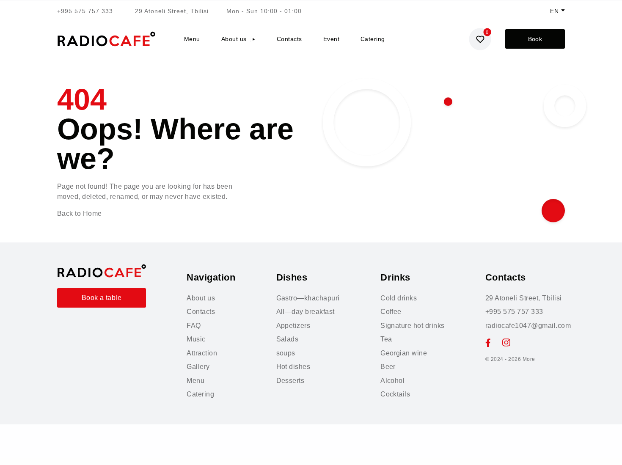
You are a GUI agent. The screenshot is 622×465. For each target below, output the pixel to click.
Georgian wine (403, 353)
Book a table (102, 297)
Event (331, 39)
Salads (287, 339)
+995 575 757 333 (85, 11)
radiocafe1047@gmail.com (528, 325)
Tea (386, 339)
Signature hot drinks (412, 325)
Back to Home (79, 213)
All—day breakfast (305, 311)
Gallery (198, 366)
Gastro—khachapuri (308, 298)
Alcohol (392, 380)
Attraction (202, 353)
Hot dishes (293, 366)
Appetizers (293, 325)
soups (285, 353)
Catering (373, 39)
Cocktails (395, 394)
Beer (388, 366)
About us (234, 39)
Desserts (290, 380)
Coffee (391, 311)
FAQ (194, 325)
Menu (192, 39)
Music (196, 339)
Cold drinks (398, 298)
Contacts (289, 39)
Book (535, 39)
